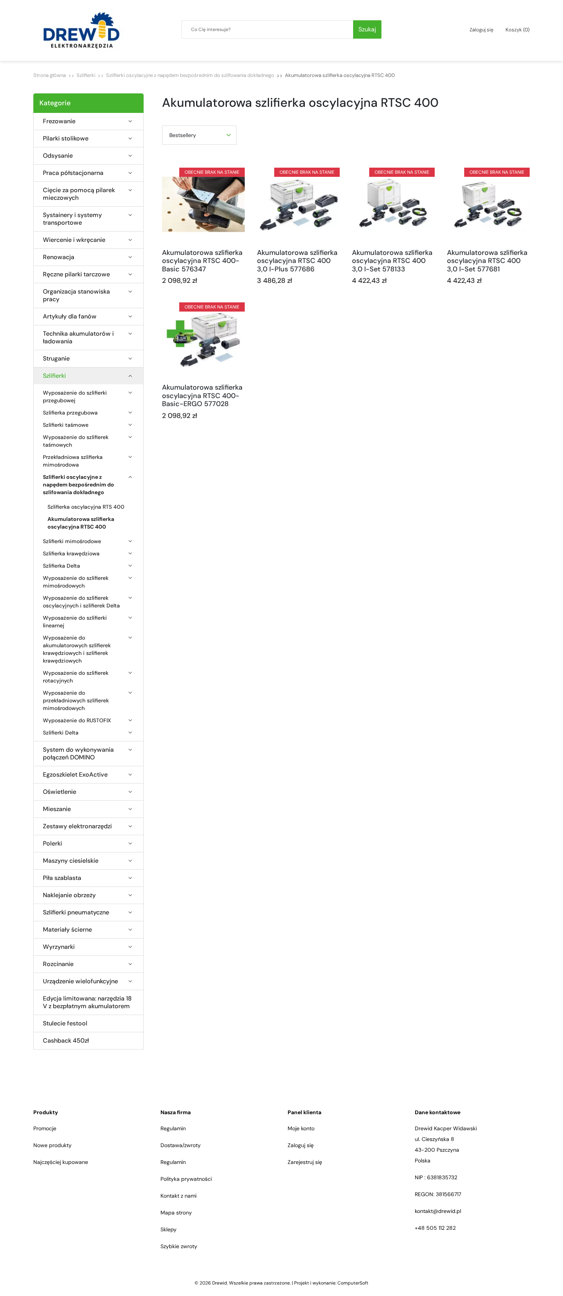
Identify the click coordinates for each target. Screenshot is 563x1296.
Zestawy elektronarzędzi (77, 826)
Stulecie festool (65, 1023)
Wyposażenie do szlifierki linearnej (75, 621)
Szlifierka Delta (61, 565)
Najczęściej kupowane (60, 1162)
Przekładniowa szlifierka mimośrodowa (73, 461)
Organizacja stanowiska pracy (76, 295)
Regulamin (173, 1128)
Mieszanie (57, 809)
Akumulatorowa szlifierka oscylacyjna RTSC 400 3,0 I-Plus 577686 (297, 261)
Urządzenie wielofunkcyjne (80, 981)
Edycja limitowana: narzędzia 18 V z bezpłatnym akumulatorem (87, 1002)
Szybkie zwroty (178, 1246)
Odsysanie (58, 156)
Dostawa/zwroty (180, 1145)
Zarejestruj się (305, 1162)
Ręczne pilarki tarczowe (76, 274)
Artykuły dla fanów (70, 316)
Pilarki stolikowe (65, 138)
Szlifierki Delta (61, 732)
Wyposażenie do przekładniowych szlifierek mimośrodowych (76, 700)
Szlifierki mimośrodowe (72, 541)
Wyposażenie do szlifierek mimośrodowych (75, 582)
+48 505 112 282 (435, 1227)
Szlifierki (86, 75)
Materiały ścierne (67, 930)
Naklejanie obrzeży (69, 895)
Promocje (44, 1128)
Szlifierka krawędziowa (71, 553)
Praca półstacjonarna (73, 173)
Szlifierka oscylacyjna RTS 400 (85, 506)
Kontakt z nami (178, 1195)
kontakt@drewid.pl (438, 1211)
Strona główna (49, 75)
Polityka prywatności (186, 1178)
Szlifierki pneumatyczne (76, 912)
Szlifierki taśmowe (65, 424)
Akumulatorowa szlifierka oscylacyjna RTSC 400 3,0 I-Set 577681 (487, 261)
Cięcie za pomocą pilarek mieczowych (79, 194)
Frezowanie (59, 121)
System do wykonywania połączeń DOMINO (78, 753)
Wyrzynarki (59, 947)
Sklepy (168, 1229)
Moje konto (301, 1128)
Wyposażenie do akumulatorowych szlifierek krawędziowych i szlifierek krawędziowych (77, 649)
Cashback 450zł (66, 1041)
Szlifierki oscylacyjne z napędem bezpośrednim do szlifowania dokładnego (190, 75)
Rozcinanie (58, 964)
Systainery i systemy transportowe (72, 219)
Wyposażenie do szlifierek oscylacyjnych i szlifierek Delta (81, 601)
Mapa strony (176, 1212)
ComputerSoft (352, 1283)
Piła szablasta (62, 878)
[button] (518, 29)
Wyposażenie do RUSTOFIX (77, 720)
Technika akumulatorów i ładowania (78, 337)
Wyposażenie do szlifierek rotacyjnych (75, 676)
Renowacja (58, 257)
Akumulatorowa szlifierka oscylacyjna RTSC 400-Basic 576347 (202, 261)
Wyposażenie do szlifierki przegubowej (75, 396)
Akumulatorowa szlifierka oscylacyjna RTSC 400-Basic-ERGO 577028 (202, 395)
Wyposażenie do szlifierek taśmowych (75, 441)
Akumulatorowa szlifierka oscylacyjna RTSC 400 (80, 523)
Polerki (52, 843)
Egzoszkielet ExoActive (75, 775)
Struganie (56, 358)
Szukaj (367, 29)
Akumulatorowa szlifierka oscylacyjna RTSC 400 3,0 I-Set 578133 (392, 261)
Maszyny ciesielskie (70, 861)
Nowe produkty (52, 1145)
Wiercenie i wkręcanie (74, 240)
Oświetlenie (59, 792)
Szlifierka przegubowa (70, 412)
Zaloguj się (301, 1145)
